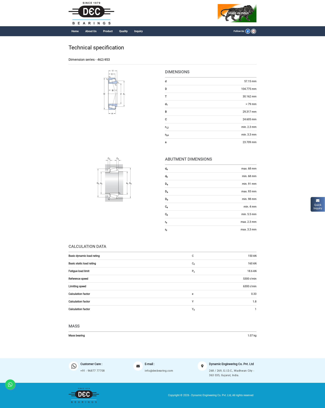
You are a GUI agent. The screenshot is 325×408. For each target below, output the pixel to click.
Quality (123, 31)
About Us (90, 31)
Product (108, 31)
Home (75, 31)
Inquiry (138, 31)
